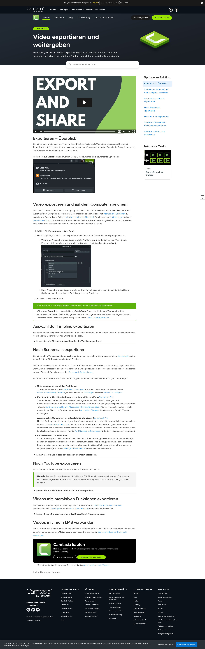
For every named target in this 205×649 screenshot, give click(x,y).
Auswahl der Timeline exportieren (154, 100)
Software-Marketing (91, 605)
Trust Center (138, 616)
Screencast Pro (106, 397)
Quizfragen (117, 217)
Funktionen (77, 10)
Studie (136, 601)
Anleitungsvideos (115, 603)
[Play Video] (35, 132)
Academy (137, 605)
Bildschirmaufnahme (92, 593)
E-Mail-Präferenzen (140, 624)
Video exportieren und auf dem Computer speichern (156, 91)
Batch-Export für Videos (98, 317)
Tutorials (136, 593)
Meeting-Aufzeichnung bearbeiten (116, 598)
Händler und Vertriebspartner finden (167, 621)
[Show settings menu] (128, 132)
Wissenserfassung (115, 607)
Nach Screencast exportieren (152, 109)
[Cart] (171, 10)
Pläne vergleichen (65, 557)
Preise (102, 10)
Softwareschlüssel (140, 620)
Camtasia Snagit (66, 597)
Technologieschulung (116, 611)
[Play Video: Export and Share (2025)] (84, 102)
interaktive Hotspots (42, 220)
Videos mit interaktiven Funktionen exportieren (155, 124)
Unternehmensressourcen (166, 616)
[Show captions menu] (119, 132)
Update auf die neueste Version (96, 565)
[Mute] (124, 132)
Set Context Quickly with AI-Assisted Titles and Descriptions (72, 407)
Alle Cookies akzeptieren (186, 644)
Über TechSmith (163, 593)
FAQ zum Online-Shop (165, 626)
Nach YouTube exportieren (156, 117)
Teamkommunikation (92, 608)
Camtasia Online (66, 616)
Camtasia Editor (66, 593)
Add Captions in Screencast (87, 431)
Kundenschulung (114, 593)
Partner (160, 608)
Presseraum (162, 605)
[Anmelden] (176, 10)
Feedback (112, 618)
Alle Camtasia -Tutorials (47, 572)
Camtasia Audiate (67, 601)
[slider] (80, 132)
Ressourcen (91, 10)
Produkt (53, 10)
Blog (135, 597)
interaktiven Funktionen (114, 213)
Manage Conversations (74, 448)
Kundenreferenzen (140, 608)
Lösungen (64, 10)
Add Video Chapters (89, 410)
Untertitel (89, 217)
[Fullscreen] (133, 132)
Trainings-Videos (90, 612)
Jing (62, 620)
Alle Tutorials (42, 29)
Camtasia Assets (66, 608)
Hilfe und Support (139, 612)
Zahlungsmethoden (164, 630)
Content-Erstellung (115, 615)
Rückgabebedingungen (165, 634)
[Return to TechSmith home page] (35, 9)
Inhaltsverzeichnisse (75, 217)
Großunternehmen (91, 616)
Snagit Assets (65, 612)
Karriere (160, 612)
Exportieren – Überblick (155, 84)
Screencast (123, 356)
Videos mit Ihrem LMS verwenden (154, 133)
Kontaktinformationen (165, 597)
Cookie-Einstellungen (166, 644)
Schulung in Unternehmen (93, 597)
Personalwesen (90, 601)
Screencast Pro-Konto (60, 424)
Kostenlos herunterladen (91, 557)
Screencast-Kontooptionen (81, 372)
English (95, 3)
